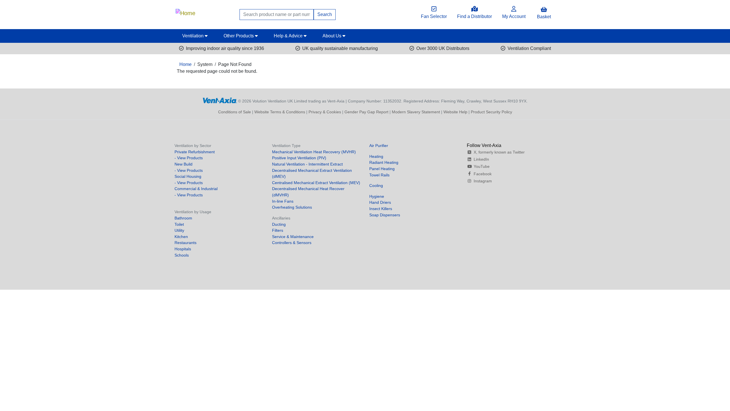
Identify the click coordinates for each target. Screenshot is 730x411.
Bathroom (183, 218)
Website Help (455, 112)
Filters (277, 230)
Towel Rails (379, 175)
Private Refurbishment (195, 152)
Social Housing (188, 176)
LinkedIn (481, 159)
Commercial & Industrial (196, 188)
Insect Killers (380, 208)
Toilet (179, 224)
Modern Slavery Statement (416, 112)
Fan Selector (434, 16)
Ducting (279, 224)
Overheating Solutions (292, 207)
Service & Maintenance (293, 236)
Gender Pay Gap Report (366, 112)
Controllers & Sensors (291, 242)
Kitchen (181, 236)
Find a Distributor (474, 16)
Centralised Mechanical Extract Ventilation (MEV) (316, 182)
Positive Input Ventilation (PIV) (299, 158)
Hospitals (183, 249)
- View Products (189, 158)
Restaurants (185, 242)
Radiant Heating (383, 162)
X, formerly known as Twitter (499, 152)
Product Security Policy (491, 112)
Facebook (483, 174)
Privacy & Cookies (325, 112)
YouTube (482, 166)
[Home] (185, 11)
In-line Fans (282, 201)
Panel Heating (382, 168)
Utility (179, 230)
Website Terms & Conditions (279, 112)
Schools (182, 255)
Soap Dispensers (384, 215)
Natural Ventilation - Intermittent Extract (307, 164)
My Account (514, 16)
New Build (183, 164)
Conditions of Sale (234, 112)
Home (185, 64)
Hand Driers (380, 202)
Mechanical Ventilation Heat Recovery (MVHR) (314, 152)
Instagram (483, 181)
